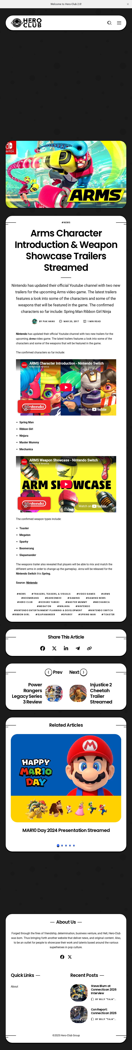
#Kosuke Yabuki (48, 602)
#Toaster (108, 614)
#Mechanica (101, 602)
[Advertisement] (66, 55)
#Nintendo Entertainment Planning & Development (48, 610)
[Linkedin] (66, 648)
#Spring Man (87, 614)
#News (66, 222)
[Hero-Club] (26, 22)
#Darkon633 (53, 598)
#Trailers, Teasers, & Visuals (50, 593)
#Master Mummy (76, 602)
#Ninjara (63, 606)
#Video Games (85, 593)
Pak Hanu (49, 321)
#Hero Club (24, 602)
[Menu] (119, 23)
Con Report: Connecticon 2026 (103, 1011)
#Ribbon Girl (21, 614)
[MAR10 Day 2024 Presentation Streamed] (66, 778)
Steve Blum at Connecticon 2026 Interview (103, 989)
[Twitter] (54, 648)
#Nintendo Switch (100, 610)
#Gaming (73, 598)
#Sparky (67, 614)
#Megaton (44, 606)
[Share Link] (89, 648)
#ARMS (105, 593)
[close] (128, 4)
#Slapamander (45, 614)
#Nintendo (82, 606)
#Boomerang (30, 598)
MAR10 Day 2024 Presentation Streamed (66, 830)
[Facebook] (42, 648)
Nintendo (31, 582)
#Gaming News (96, 598)
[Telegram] (77, 648)
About (14, 986)
